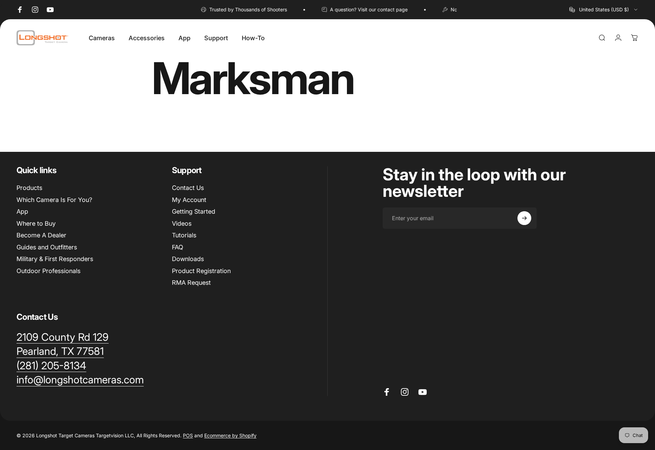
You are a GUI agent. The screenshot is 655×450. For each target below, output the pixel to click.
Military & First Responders (55, 258)
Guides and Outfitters (47, 247)
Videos (182, 223)
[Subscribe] (524, 218)
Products (29, 187)
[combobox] (603, 9)
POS (188, 435)
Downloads (188, 258)
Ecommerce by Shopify (230, 435)
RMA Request (191, 282)
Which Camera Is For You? (54, 199)
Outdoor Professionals (48, 270)
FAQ (177, 247)
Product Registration (201, 270)
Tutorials (184, 235)
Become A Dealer (41, 235)
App (22, 211)
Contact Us (188, 187)
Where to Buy (36, 223)
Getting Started (193, 211)
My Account (189, 199)
